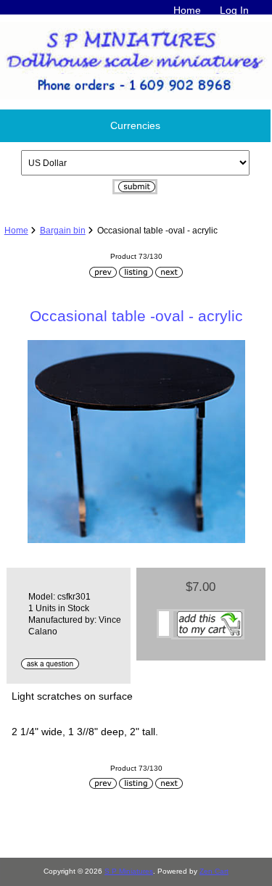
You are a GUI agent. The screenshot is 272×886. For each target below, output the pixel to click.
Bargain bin (63, 230)
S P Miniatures (128, 871)
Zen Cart (213, 871)
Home (187, 10)
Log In (234, 10)
